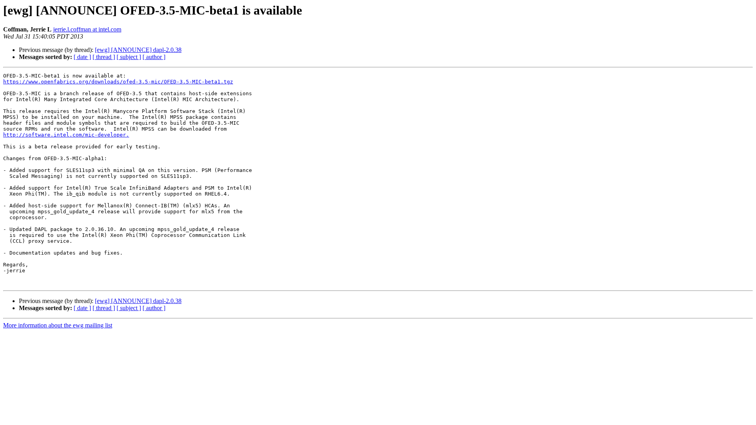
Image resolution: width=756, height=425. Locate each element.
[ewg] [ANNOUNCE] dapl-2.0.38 (138, 49)
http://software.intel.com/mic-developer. (66, 135)
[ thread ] (104, 57)
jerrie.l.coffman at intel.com (87, 29)
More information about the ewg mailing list (57, 325)
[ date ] (82, 57)
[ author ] (154, 57)
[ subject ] (129, 57)
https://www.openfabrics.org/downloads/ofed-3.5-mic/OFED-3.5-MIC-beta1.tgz (118, 82)
